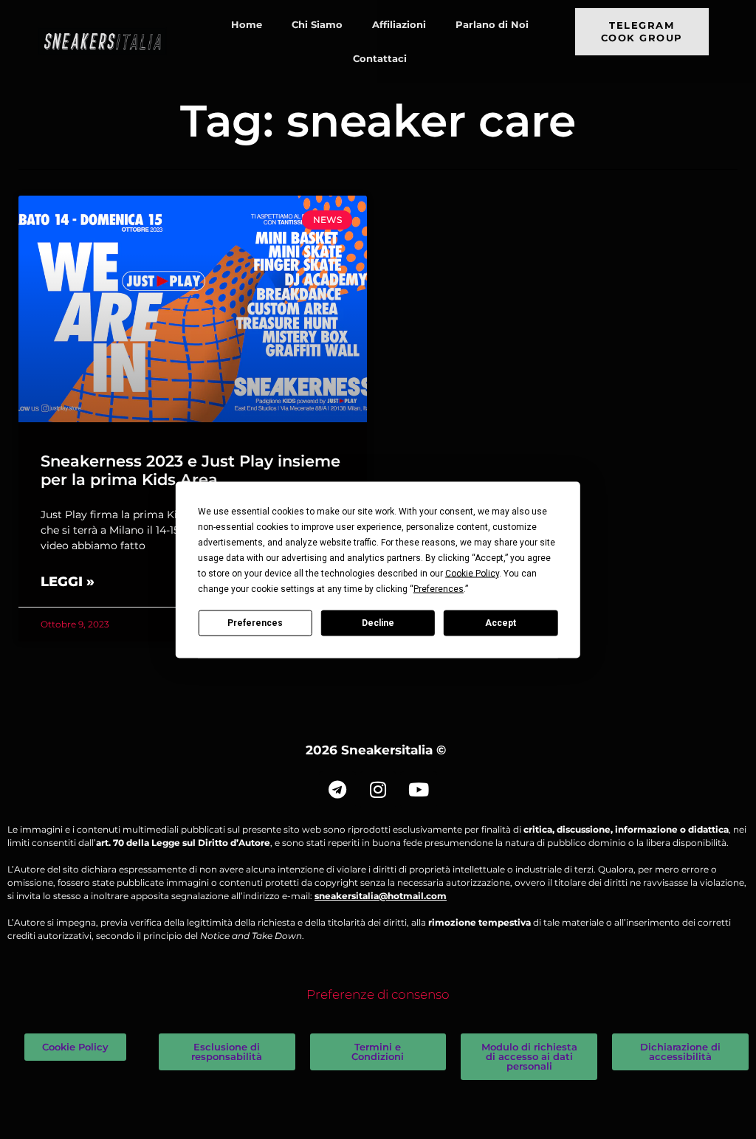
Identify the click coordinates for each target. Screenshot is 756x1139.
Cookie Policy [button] (472, 573)
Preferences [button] (438, 588)
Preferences (255, 623)
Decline (378, 623)
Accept (500, 623)
